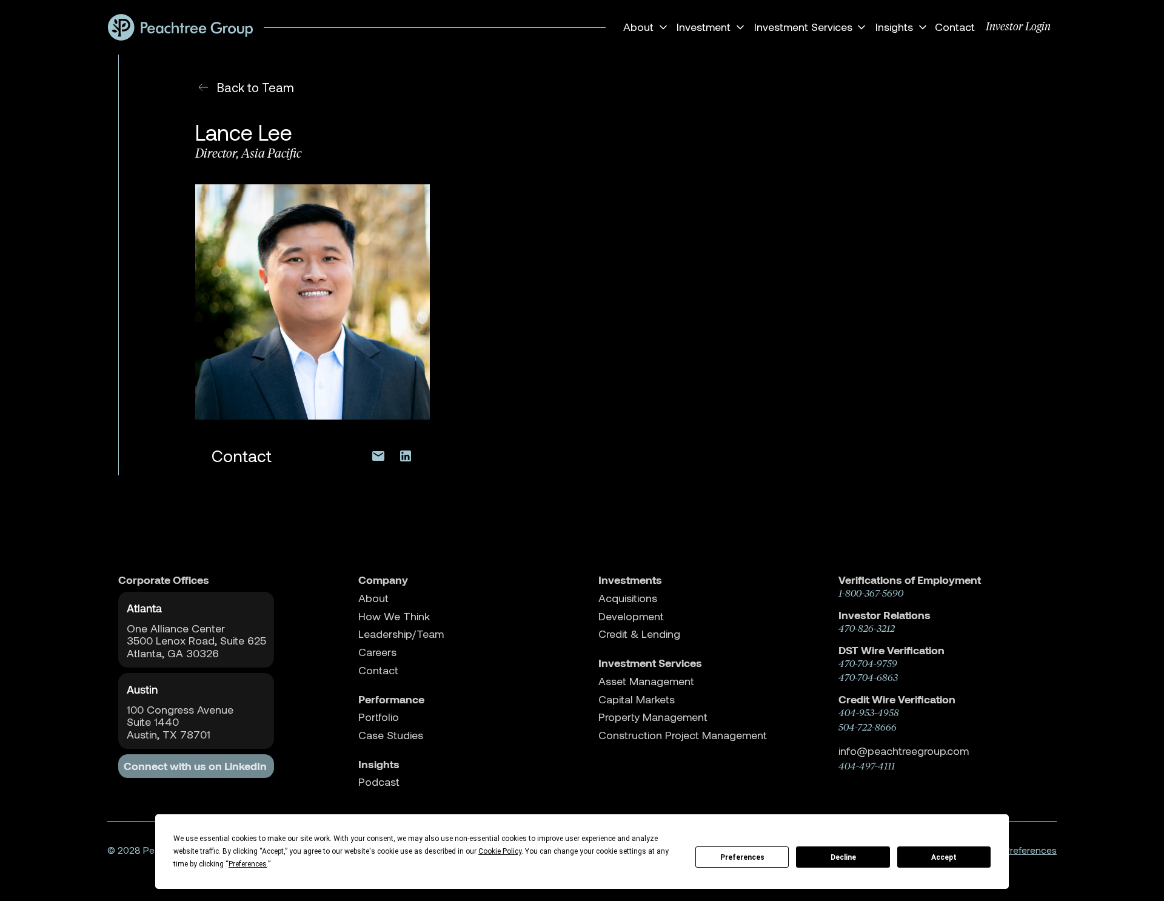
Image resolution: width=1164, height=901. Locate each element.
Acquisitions (627, 598)
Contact (955, 26)
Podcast (379, 781)
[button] (643, 27)
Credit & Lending (639, 634)
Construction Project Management (682, 735)
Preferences (742, 857)
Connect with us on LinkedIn (195, 766)
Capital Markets (636, 699)
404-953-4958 (868, 712)
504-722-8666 (867, 727)
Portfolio (378, 717)
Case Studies (390, 735)
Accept (944, 857)
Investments (630, 580)
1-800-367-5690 (870, 593)
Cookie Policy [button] (499, 851)
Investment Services (650, 663)
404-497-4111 (866, 766)
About (373, 598)
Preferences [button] (248, 864)
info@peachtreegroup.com (903, 750)
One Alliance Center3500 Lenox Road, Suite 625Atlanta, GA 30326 (196, 641)
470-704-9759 (867, 663)
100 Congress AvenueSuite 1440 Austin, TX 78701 (180, 722)
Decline (843, 857)
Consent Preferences (1010, 850)
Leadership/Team (401, 634)
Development (631, 616)
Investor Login (1018, 26)
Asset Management (646, 681)
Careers (377, 652)
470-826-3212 (866, 628)
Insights (379, 764)
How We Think (394, 616)
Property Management (652, 717)
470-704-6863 (868, 677)
